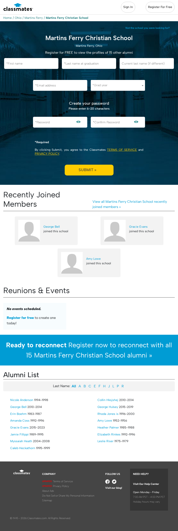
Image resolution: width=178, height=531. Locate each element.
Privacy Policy (47, 154)
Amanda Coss (20, 420)
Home (7, 18)
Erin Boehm (18, 414)
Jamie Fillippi (19, 434)
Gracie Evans (138, 227)
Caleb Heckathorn (22, 448)
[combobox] (118, 85)
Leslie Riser (105, 441)
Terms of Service (122, 150)
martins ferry (34, 18)
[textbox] (118, 85)
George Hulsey (107, 407)
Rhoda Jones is (108, 414)
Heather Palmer (108, 427)
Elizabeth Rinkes (108, 434)
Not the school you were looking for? (147, 27)
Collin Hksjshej (107, 400)
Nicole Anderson (21, 400)
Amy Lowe (93, 259)
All (74, 386)
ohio (18, 18)
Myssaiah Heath (21, 441)
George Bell (51, 227)
